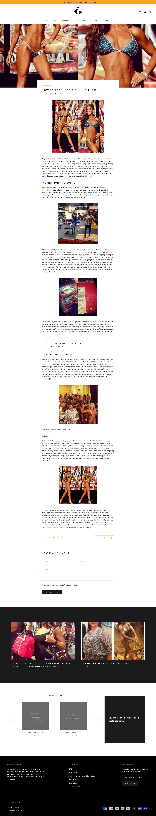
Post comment (52, 592)
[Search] (145, 12)
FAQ (70, 769)
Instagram (47, 527)
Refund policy (74, 779)
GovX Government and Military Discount (83, 776)
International (73, 783)
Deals (98, 21)
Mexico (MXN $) (14, 803)
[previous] (11, 719)
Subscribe (130, 784)
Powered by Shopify (15, 810)
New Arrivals (84, 21)
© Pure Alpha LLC (16, 807)
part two (98, 522)
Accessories (67, 21)
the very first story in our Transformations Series (95, 159)
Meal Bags (51, 21)
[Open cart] (150, 12)
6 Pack (52, 159)
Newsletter (73, 772)
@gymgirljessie (47, 190)
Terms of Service (75, 786)
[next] (98, 719)
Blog (107, 21)
